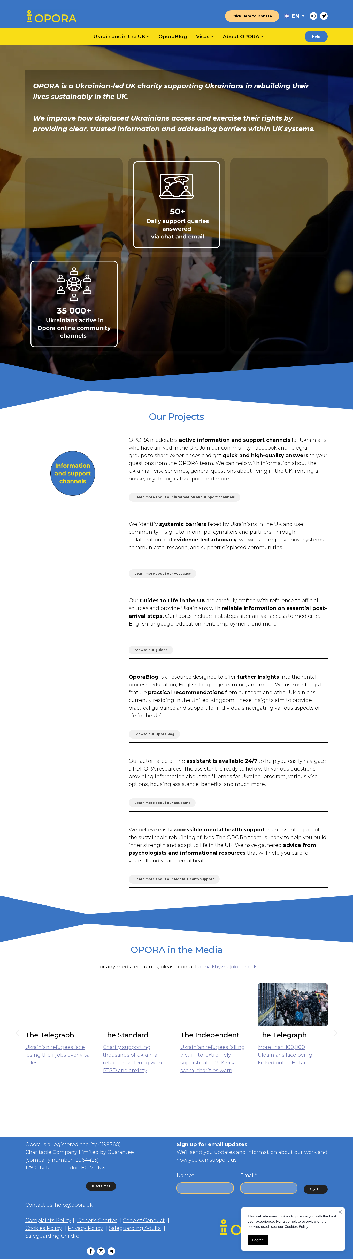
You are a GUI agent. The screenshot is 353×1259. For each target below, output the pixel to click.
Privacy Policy (85, 1228)
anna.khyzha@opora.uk (227, 967)
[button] (252, 16)
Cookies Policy (43, 1228)
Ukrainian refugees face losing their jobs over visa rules (57, 1055)
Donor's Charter (97, 1220)
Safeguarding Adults (135, 1228)
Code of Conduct (144, 1220)
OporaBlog (172, 36)
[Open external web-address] (286, 16)
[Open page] (73, 472)
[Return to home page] (51, 16)
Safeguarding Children (54, 1236)
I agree (258, 1240)
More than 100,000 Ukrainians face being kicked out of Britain (285, 1055)
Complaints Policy (48, 1220)
